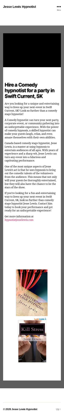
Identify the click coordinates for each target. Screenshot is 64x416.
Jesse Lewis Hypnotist (19, 6)
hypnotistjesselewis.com (19, 220)
